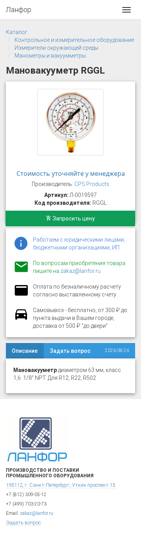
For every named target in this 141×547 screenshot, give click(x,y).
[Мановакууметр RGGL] (70, 122)
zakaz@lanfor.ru (80, 271)
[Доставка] (21, 319)
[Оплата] (21, 295)
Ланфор (18, 9)
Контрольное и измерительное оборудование (74, 40)
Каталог (16, 32)
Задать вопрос (70, 351)
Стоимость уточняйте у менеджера (70, 173)
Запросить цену (73, 218)
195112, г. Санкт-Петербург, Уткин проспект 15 (60, 485)
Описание (25, 351)
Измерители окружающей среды (56, 48)
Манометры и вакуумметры (50, 55)
